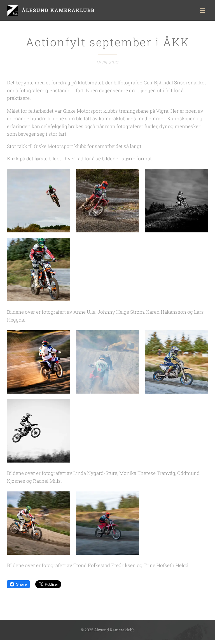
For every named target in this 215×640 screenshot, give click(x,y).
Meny (202, 10)
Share (21, 584)
